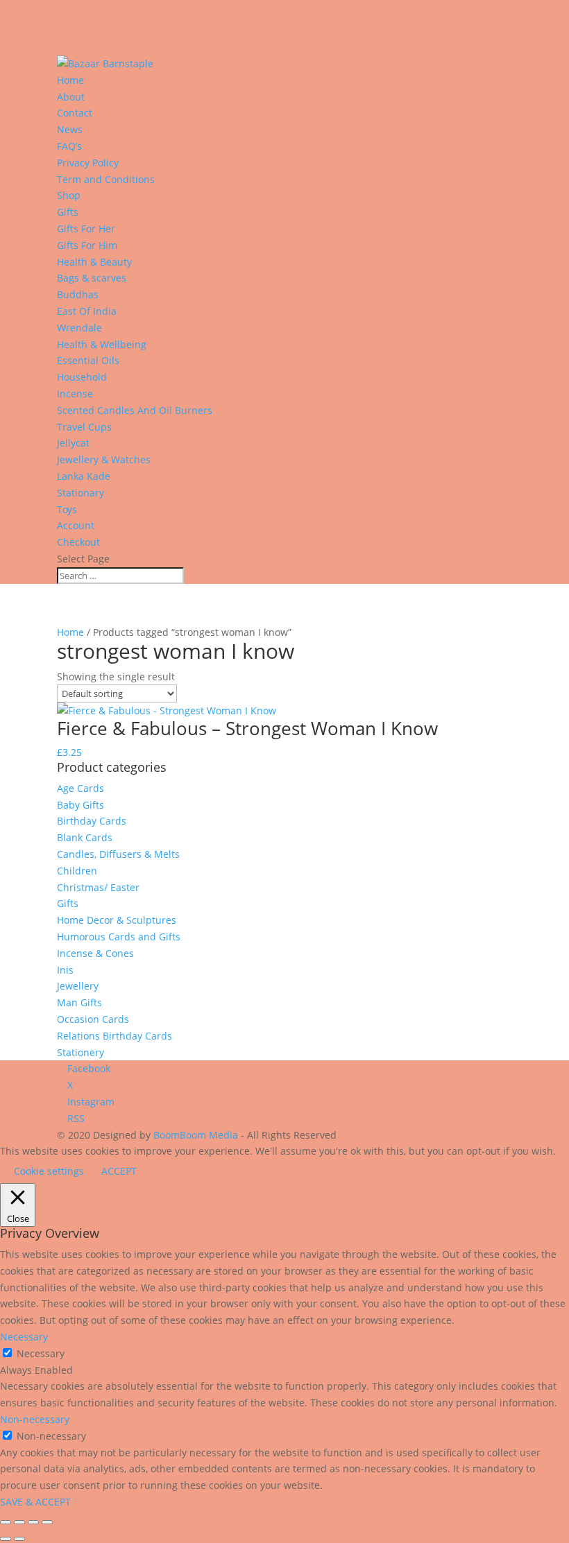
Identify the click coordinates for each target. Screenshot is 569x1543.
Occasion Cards (93, 1019)
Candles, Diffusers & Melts (118, 854)
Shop (68, 195)
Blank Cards (84, 837)
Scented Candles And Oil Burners (134, 410)
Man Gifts (79, 1002)
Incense (75, 393)
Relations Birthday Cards (114, 1035)
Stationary (80, 492)
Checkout (78, 542)
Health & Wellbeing (101, 344)
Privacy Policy (88, 162)
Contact (74, 112)
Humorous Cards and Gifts (118, 936)
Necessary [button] (24, 1336)
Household (82, 376)
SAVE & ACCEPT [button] (35, 1501)
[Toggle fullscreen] (19, 1522)
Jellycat (73, 442)
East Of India (87, 311)
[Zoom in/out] (5, 1522)
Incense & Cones (95, 953)
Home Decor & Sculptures (116, 919)
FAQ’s (69, 146)
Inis (65, 969)
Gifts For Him (87, 245)
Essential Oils (88, 360)
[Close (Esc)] (47, 1522)
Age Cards (80, 788)
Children (77, 870)
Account (75, 525)
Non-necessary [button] (34, 1419)
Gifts (67, 211)
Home (70, 80)
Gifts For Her (86, 228)
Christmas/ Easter (98, 887)
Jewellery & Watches (104, 459)
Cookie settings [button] (49, 1171)
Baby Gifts (80, 804)
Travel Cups (84, 426)
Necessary (41, 1353)
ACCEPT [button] (119, 1171)
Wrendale (79, 327)
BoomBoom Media (195, 1134)
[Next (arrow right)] (19, 1539)
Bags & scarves (91, 277)
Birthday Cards (91, 820)
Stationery (80, 1052)
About (71, 96)
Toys (67, 509)
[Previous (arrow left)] (5, 1539)
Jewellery (78, 985)
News (70, 129)
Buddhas (78, 294)
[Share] (33, 1522)
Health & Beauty (94, 261)
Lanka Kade (85, 476)
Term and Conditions (106, 179)
